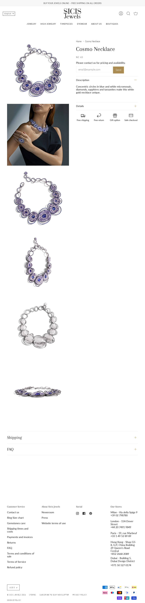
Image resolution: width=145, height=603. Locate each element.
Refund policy (14, 567)
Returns (11, 542)
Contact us (13, 512)
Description (82, 80)
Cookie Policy (14, 600)
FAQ (10, 449)
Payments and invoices (20, 537)
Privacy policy (79, 595)
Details (80, 106)
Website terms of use (54, 523)
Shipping (14, 437)
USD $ (12, 587)
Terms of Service (16, 561)
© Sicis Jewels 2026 (16, 595)
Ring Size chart (15, 517)
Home (79, 41)
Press (45, 517)
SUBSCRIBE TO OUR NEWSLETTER (54, 595)
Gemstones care (16, 523)
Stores (32, 595)
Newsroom (48, 512)
